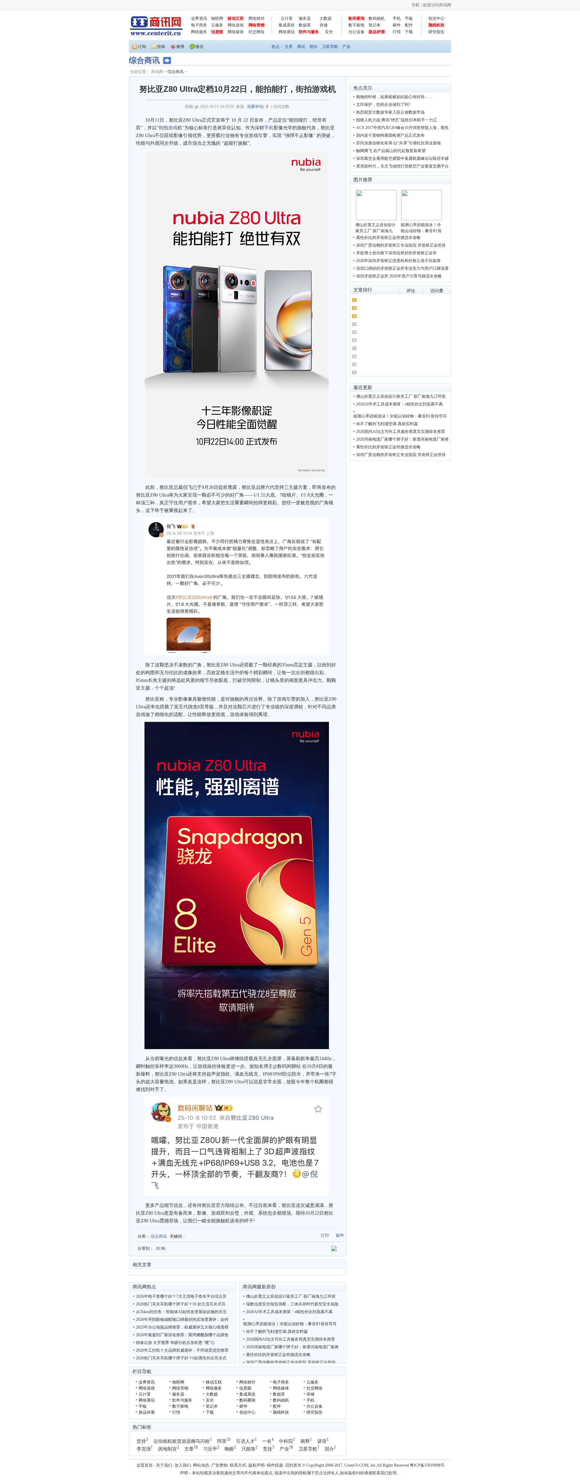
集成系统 (287, 25)
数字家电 (356, 25)
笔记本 (375, 25)
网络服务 (199, 31)
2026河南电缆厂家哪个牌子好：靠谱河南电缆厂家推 (292, 1347)
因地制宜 (167, 1449)
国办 (313, 46)
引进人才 (245, 1441)
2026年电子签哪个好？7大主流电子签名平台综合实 (181, 1296)
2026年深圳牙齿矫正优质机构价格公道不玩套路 (398, 260)
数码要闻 (356, 18)
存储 (324, 25)
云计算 (287, 18)
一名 (267, 1441)
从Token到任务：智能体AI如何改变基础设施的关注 (181, 1311)
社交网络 (256, 31)
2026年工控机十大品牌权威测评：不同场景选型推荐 (182, 1350)
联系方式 (238, 1465)
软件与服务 (309, 31)
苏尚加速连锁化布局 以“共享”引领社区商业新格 (398, 143)
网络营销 (256, 25)
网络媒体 (236, 31)
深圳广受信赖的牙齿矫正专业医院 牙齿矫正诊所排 (291, 1362)
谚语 (322, 1441)
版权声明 (256, 1465)
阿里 (222, 1441)
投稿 (161, 46)
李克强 (144, 1449)
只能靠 (248, 1449)
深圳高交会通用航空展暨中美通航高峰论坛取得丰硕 (402, 158)
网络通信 (287, 31)
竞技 (267, 1449)
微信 (199, 46)
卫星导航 (330, 46)
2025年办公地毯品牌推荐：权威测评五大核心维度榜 (182, 1327)
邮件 (340, 1235)
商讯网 (157, 71)
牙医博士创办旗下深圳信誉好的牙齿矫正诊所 (396, 253)
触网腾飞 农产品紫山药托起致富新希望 (391, 150)
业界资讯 (199, 18)
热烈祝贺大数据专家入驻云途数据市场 (390, 112)
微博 (180, 46)
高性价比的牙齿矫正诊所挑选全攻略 (278, 1354)
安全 (329, 31)
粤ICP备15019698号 (427, 1465)
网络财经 (256, 18)
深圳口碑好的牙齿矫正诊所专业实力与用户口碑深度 (402, 268)
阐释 (305, 1441)
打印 (325, 1235)
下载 (409, 31)
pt (196, 106)
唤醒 (229, 1449)
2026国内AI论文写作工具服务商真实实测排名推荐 (290, 1339)
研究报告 (436, 31)
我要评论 (255, 106)
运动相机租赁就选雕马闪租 (181, 1441)
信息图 (217, 31)
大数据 (326, 18)
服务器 (305, 18)
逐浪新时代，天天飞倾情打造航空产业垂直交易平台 (402, 166)
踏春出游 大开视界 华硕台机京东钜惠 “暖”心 (175, 1342)
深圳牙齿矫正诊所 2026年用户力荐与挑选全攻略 (399, 276)
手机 (397, 18)
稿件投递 (275, 1465)
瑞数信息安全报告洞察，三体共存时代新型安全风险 (292, 1304)
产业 (346, 46)
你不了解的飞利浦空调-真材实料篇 (277, 1331)
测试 (301, 46)
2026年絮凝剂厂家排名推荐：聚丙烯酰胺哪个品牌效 (182, 1335)
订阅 (142, 46)
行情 (397, 31)
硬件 (397, 25)
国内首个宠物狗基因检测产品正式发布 (390, 135)
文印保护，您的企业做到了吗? (383, 104)
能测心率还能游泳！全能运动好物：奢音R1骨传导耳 (290, 1324)
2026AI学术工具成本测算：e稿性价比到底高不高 (289, 1311)
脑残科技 (436, 25)
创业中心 (436, 18)
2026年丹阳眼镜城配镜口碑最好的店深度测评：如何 (182, 1319)
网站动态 (201, 1465)
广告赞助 (219, 1465)
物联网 (217, 18)
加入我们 (183, 1465)
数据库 (305, 25)
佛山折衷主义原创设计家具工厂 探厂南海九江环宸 (291, 1296)
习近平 (210, 1449)
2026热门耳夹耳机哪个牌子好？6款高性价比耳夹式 (181, 1358)
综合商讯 (175, 71)
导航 (416, 5)
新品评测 (377, 31)
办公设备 (356, 31)
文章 (289, 46)
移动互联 (236, 18)
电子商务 (199, 25)
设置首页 (145, 1465)
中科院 (286, 1441)
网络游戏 (236, 25)
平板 (409, 18)
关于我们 (164, 1465)
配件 (409, 25)
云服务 (217, 25)
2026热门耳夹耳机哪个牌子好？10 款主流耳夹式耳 (181, 1304)
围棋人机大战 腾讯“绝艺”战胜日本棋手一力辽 (396, 120)
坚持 (141, 1441)
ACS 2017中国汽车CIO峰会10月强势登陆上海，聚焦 (402, 127)
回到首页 (293, 1465)
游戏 (173, 127)
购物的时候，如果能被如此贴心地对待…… (394, 96)
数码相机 (377, 18)
